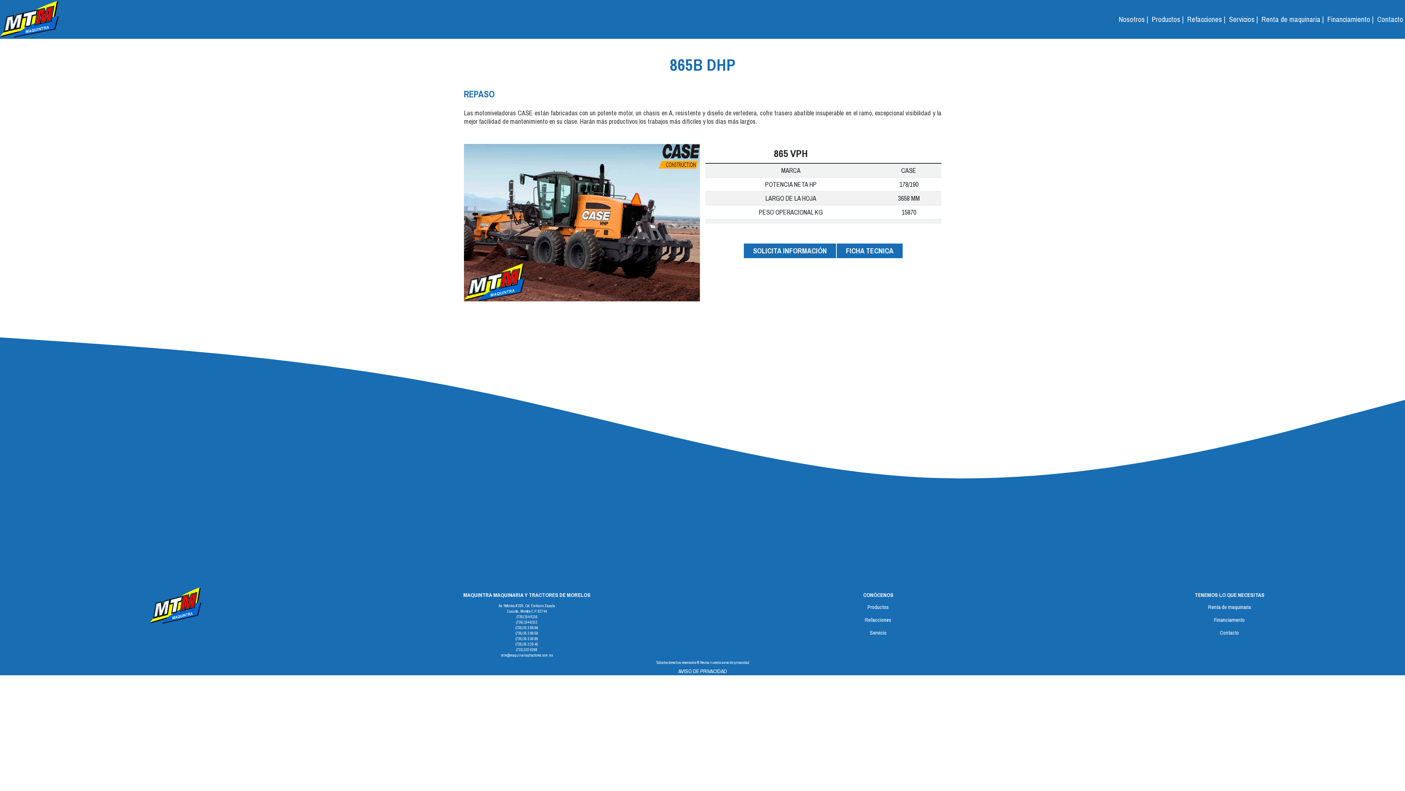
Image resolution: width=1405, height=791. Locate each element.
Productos (878, 607)
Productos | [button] (1168, 19)
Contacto (1390, 19)
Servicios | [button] (1243, 19)
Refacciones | (1206, 19)
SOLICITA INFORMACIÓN (790, 251)
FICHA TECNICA (869, 251)
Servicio (878, 632)
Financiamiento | (1350, 19)
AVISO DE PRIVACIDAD (702, 671)
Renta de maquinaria (1229, 607)
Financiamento (1229, 620)
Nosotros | (1133, 19)
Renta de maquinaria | (1293, 19)
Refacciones (878, 620)
